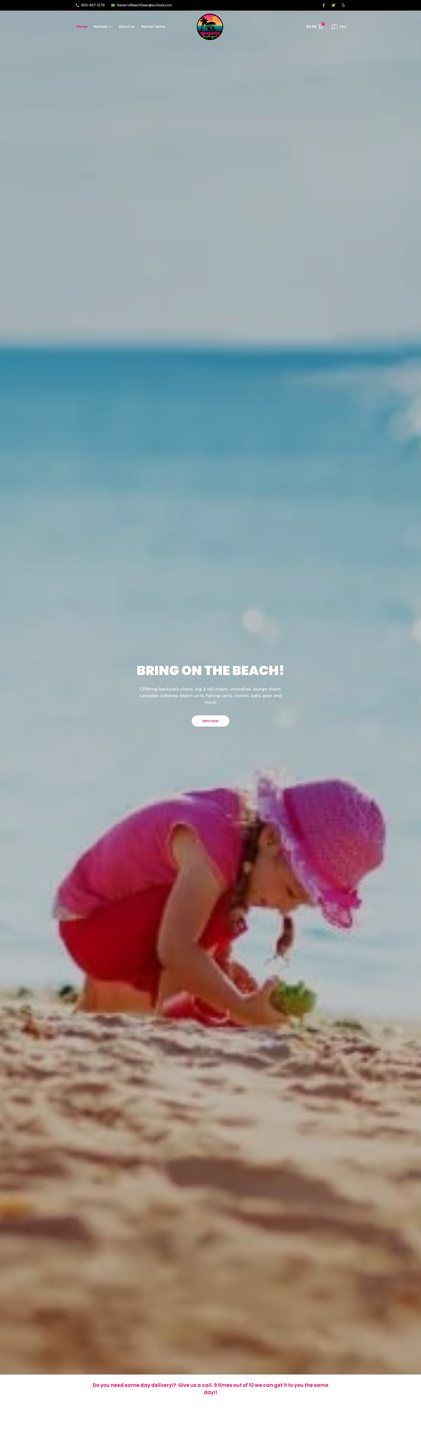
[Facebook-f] (324, 5)
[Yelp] (343, 5)
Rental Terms (153, 26)
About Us (127, 26)
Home (82, 26)
